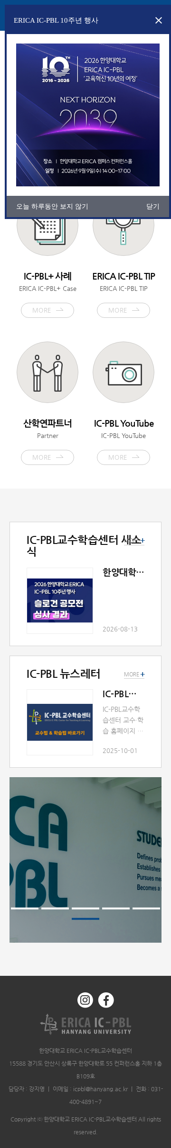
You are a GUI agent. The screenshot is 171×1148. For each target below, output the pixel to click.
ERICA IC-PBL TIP (123, 292)
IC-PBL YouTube (123, 439)
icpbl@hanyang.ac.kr (100, 1089)
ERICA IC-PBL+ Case (47, 292)
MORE (134, 674)
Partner (47, 439)
